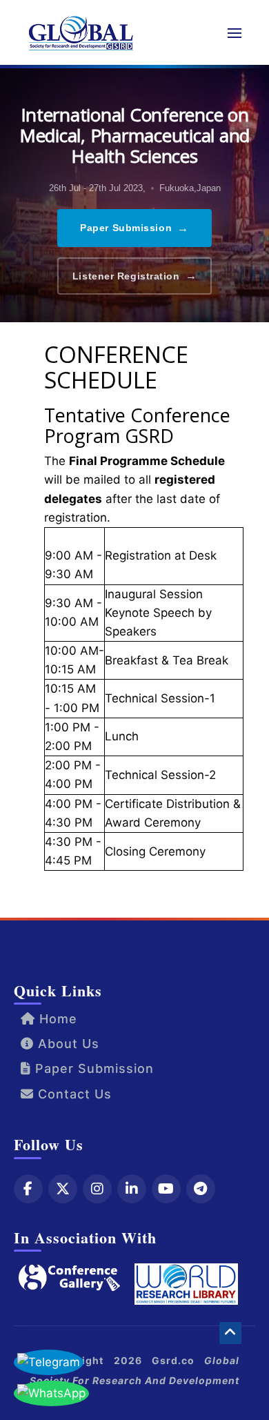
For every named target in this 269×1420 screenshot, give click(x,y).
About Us (66, 1043)
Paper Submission (134, 228)
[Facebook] (28, 1188)
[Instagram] (97, 1188)
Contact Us (73, 1094)
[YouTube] (166, 1188)
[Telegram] (200, 1188)
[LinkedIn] (131, 1188)
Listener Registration (134, 276)
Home (56, 1019)
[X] (62, 1188)
